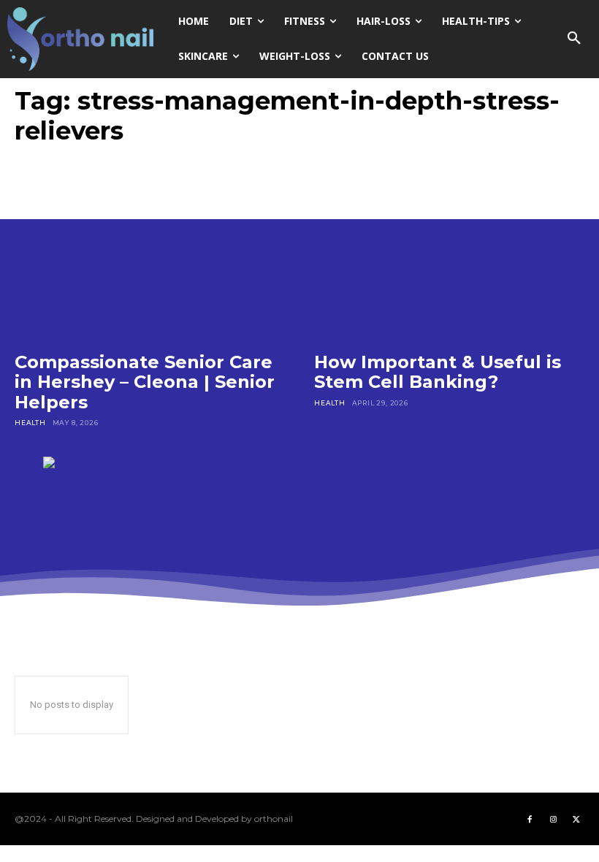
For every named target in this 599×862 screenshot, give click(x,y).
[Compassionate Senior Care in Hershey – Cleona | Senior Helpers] (150, 256)
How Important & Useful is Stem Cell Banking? (437, 372)
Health (30, 423)
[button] (574, 38)
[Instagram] (553, 819)
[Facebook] (530, 819)
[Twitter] (576, 819)
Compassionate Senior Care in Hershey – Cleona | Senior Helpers (145, 382)
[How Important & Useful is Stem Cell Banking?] (449, 256)
